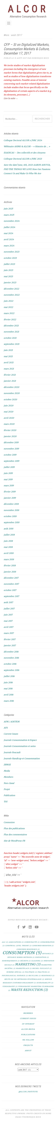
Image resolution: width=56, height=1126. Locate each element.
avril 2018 (8, 553)
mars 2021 (9, 368)
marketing (28, 964)
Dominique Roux (40, 58)
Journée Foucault (12, 752)
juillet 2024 (9, 227)
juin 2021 (8, 350)
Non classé (9, 783)
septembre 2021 (11, 344)
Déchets (25, 961)
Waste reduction (29, 990)
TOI (5, 801)
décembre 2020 (11, 387)
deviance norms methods (21, 957)
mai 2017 (8, 621)
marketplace (24, 968)
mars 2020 (9, 424)
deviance (47, 954)
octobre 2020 (10, 399)
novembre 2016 (11, 658)
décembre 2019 (11, 442)
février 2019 (9, 491)
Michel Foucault (42, 968)
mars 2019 (9, 485)
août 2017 (8, 602)
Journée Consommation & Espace (20, 740)
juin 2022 (8, 301)
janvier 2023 (10, 282)
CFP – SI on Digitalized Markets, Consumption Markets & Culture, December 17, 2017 (26, 49)
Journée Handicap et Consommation (22, 758)
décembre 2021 (11, 325)
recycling (34, 976)
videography (10, 986)
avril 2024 (9, 239)
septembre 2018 (11, 522)
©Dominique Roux (31, 1117)
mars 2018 (9, 559)
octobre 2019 (10, 454)
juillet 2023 (9, 264)
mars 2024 (9, 245)
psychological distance (15, 976)
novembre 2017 (11, 584)
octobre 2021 (10, 338)
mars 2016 (9, 701)
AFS (6, 727)
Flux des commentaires (15, 834)
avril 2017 (8, 627)
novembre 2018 (11, 510)
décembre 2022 (11, 288)
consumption (22, 952)
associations (16, 942)
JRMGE (7, 764)
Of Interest (28, 1024)
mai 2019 (8, 479)
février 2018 (10, 565)
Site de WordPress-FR (14, 840)
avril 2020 (9, 418)
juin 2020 (8, 405)
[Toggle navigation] (9, 23)
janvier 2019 (10, 498)
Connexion (9, 822)
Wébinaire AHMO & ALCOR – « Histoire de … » (27, 146)
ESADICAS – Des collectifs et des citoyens (24, 152)
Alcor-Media (28, 1029)
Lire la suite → (11, 98)
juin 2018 (8, 541)
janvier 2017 (10, 645)
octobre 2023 (10, 258)
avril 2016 (8, 694)
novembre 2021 (11, 331)
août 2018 (8, 528)
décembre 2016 (11, 651)
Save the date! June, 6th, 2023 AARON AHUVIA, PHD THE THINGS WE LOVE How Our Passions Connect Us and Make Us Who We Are (27, 169)
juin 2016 (8, 682)
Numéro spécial (15, 972)
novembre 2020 (12, 393)
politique (31, 972)
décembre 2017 (11, 578)
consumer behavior (43, 946)
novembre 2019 (11, 448)
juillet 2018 (9, 534)
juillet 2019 (9, 467)
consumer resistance (28, 949)
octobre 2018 (10, 516)
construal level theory (18, 946)
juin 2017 (8, 614)
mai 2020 (8, 411)
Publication (9, 795)
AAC (5, 942)
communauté (32, 942)
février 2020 (10, 430)
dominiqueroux (11, 961)
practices (44, 972)
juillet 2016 (9, 676)
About (28, 1051)
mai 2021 (8, 356)
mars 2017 (9, 633)
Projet (7, 789)
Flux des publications (14, 828)
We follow (28, 1040)
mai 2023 (8, 276)
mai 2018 (8, 547)
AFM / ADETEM (11, 721)
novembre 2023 (11, 251)
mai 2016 (8, 688)
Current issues (28, 1018)
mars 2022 (9, 313)
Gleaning (37, 961)
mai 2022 (8, 307)
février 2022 (10, 319)
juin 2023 (8, 270)
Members (8, 777)
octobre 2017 (10, 590)
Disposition (42, 957)
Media (7, 771)
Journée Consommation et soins (19, 746)
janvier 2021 (10, 381)
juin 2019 (8, 473)
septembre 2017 (11, 596)
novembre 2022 (11, 295)
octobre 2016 (10, 664)
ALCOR (28, 9)
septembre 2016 (11, 670)
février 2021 (10, 375)
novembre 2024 (11, 221)
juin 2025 (8, 208)
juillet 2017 (9, 608)
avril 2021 (8, 362)
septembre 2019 (11, 461)
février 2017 (9, 639)
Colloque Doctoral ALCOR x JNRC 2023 (23, 158)
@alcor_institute (28, 1092)
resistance (47, 976)
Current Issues (11, 734)
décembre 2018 (11, 504)
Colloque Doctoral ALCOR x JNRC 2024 (23, 140)
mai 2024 (8, 233)
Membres (28, 1013)
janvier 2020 (10, 436)
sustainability (44, 983)
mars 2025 (9, 215)
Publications (28, 1035)
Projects (28, 1045)
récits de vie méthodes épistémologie (24, 979)
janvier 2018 (10, 571)
